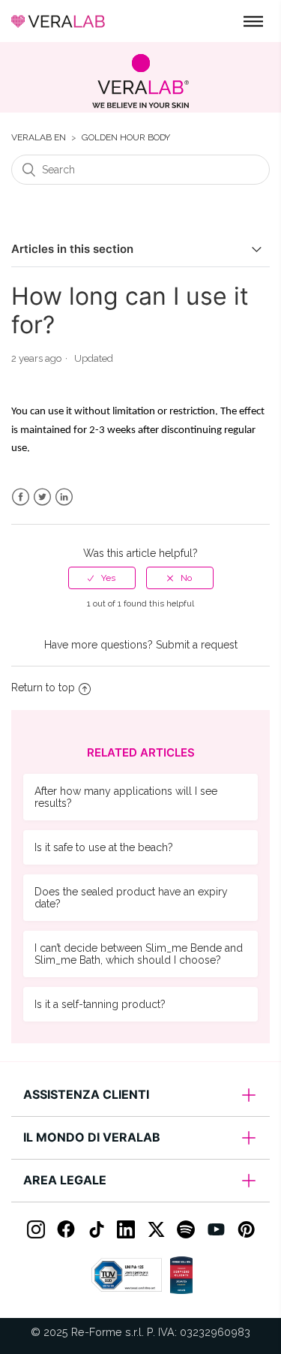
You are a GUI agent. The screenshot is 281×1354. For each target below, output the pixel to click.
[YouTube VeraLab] (216, 1229)
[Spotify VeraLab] (186, 1229)
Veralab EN (38, 138)
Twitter (42, 497)
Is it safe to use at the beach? (103, 847)
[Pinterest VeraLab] (246, 1229)
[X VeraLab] (156, 1229)
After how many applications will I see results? (125, 797)
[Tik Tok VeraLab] (96, 1229)
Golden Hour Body (126, 138)
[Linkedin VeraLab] (126, 1229)
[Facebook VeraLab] (66, 1229)
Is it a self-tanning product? (100, 1004)
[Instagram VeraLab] (36, 1229)
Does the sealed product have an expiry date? (131, 898)
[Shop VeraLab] (140, 81)
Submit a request (197, 645)
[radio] (102, 578)
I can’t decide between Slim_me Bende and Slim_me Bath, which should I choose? (138, 954)
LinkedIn (64, 497)
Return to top (43, 688)
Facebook (20, 497)
